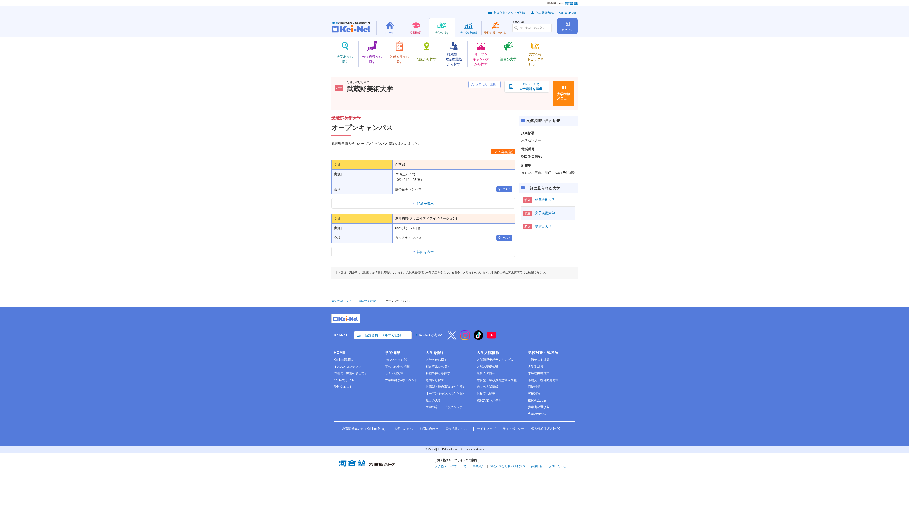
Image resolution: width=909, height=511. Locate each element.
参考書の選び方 (538, 407)
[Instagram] (465, 338)
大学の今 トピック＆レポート (447, 407)
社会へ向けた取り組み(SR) (507, 466)
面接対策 (534, 386)
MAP (506, 189)
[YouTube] (491, 338)
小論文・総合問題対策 (543, 380)
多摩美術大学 (545, 199)
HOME (339, 353)
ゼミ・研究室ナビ (397, 373)
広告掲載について (457, 429)
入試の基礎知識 (487, 366)
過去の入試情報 (487, 386)
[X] (452, 338)
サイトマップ (486, 429)
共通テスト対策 (538, 359)
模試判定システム (489, 400)
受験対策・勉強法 (543, 353)
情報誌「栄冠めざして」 (351, 373)
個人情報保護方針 (543, 429)
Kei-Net (340, 335)
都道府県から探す (438, 366)
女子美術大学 (545, 213)
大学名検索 (518, 22)
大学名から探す (436, 359)
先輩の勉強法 (537, 414)
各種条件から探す (438, 373)
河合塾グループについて (450, 466)
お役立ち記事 (486, 393)
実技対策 (534, 393)
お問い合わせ (429, 429)
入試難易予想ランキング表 (495, 359)
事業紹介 (478, 466)
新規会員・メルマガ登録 (509, 12)
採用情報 (537, 466)
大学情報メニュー (563, 96)
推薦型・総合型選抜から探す (446, 386)
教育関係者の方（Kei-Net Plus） (557, 12)
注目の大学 (433, 400)
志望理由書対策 (538, 373)
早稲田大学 (543, 226)
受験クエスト (343, 386)
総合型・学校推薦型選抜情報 (497, 380)
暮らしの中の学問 (397, 366)
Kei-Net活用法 (343, 359)
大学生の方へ (403, 429)
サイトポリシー (513, 429)
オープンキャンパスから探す (446, 393)
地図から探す (435, 380)
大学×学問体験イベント (401, 380)
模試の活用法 (537, 400)
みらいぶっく (394, 359)
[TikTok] (478, 338)
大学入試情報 (488, 353)
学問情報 (392, 353)
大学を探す (435, 353)
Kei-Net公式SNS (431, 335)
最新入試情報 (486, 373)
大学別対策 (535, 366)
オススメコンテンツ (347, 366)
